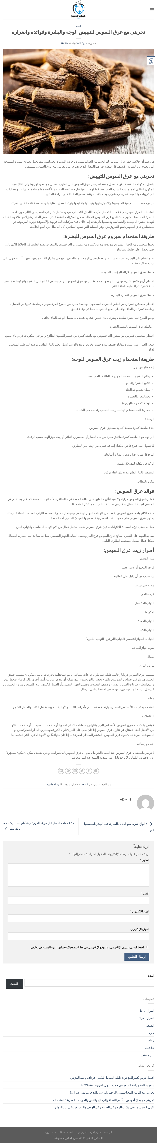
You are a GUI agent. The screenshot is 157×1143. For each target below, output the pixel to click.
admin (64, 43)
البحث (150, 975)
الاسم (145, 893)
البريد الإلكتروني (139, 911)
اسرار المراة (146, 1018)
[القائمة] (152, 9)
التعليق (144, 860)
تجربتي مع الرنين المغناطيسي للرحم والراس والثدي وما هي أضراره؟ (112, 1092)
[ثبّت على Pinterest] (68, 771)
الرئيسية (108, 1132)
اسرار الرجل (146, 1010)
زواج (151, 1040)
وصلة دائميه (53, 784)
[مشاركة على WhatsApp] (96, 771)
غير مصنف (147, 1055)
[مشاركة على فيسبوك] (89, 771)
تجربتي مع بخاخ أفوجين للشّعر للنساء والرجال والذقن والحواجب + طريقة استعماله (103, 1100)
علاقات (149, 1047)
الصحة (78, 26)
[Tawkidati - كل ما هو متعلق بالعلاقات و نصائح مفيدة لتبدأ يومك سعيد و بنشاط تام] (78, 9)
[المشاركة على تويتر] (82, 771)
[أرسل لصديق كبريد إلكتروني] (75, 771)
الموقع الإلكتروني (139, 929)
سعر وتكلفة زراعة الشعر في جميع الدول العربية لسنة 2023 (117, 1085)
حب (151, 1033)
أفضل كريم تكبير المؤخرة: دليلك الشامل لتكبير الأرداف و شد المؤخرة (112, 1077)
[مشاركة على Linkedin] (61, 771)
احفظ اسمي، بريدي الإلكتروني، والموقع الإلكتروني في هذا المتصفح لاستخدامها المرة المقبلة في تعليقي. (87, 947)
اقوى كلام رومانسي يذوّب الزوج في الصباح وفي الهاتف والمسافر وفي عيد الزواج (104, 1107)
